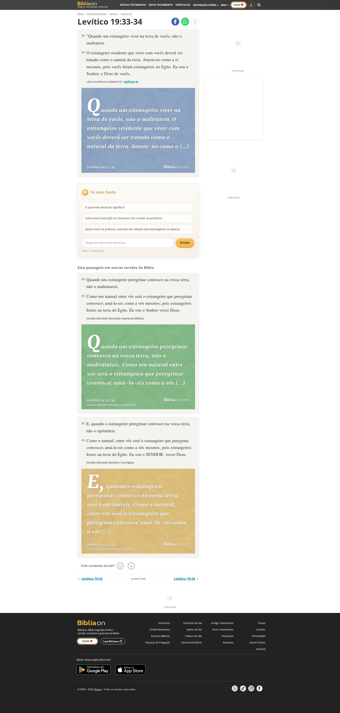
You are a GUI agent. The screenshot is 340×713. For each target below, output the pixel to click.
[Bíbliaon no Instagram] (251, 688)
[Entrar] (251, 4)
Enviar (185, 242)
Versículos (183, 4)
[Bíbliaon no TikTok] (243, 688)
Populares (228, 636)
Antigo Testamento (133, 4)
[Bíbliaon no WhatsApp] (235, 688)
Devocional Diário (191, 642)
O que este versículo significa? (105, 207)
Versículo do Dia (192, 623)
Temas (261, 623)
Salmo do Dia (194, 629)
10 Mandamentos (159, 629)
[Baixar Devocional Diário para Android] (94, 670)
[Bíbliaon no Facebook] (259, 688)
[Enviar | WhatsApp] (185, 22)
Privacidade (258, 636)
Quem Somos (257, 642)
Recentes (228, 642)
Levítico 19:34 (184, 579)
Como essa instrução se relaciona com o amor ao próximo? (123, 218)
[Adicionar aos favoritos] (195, 22)
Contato (260, 629)
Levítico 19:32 (92, 579)
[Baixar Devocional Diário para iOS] (130, 670)
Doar (239, 4)
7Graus (98, 689)
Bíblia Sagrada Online (93, 6)
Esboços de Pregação (157, 642)
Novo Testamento (161, 4)
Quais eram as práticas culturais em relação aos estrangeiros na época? (132, 229)
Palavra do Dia (193, 636)
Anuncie (260, 649)
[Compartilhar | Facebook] (175, 22)
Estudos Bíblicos (160, 636)
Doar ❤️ (87, 641)
